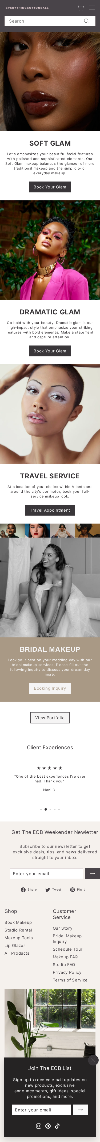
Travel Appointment (50, 510)
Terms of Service (70, 980)
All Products (17, 953)
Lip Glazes (15, 945)
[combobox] (50, 21)
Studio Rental (18, 930)
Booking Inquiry (50, 688)
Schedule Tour (68, 949)
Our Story (63, 928)
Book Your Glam (50, 186)
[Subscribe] (80, 1110)
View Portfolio (50, 717)
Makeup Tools (19, 937)
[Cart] (80, 8)
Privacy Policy (67, 972)
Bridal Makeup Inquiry (67, 938)
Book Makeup (18, 922)
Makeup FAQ (65, 956)
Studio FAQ (64, 964)
